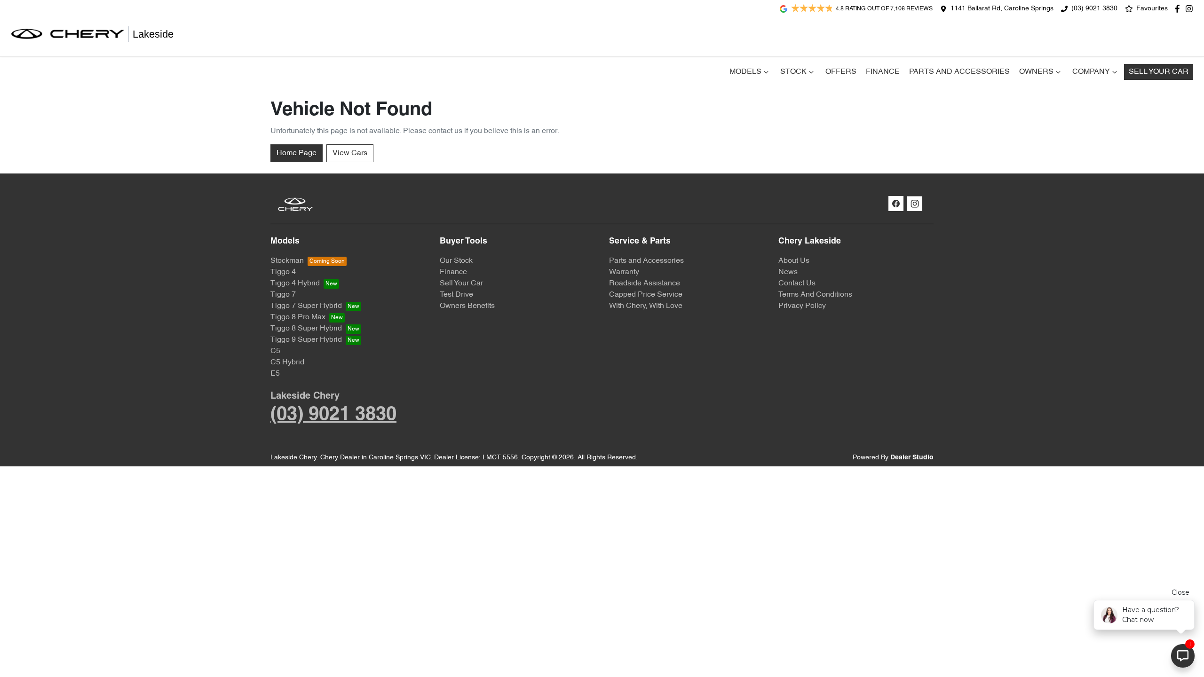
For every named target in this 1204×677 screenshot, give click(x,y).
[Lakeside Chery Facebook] (1179, 9)
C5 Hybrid (287, 362)
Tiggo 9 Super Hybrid (306, 340)
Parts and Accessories (959, 72)
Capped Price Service (645, 295)
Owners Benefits (467, 306)
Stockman (287, 261)
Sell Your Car (1158, 72)
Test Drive (456, 295)
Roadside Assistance (644, 283)
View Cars (350, 153)
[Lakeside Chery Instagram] (1191, 9)
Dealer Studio (912, 458)
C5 (275, 351)
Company (1091, 72)
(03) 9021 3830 (1094, 9)
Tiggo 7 (283, 295)
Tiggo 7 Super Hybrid (306, 306)
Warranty (624, 272)
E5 (275, 374)
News (788, 272)
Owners (1036, 72)
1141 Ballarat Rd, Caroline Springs (1002, 9)
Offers (840, 72)
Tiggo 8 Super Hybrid (306, 328)
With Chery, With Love (645, 306)
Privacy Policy (802, 306)
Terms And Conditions (815, 295)
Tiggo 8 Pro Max (297, 317)
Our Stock (456, 261)
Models (745, 72)
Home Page (297, 153)
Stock (793, 72)
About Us (793, 261)
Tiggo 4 (283, 272)
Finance (883, 72)
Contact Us (797, 283)
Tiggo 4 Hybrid (295, 283)
